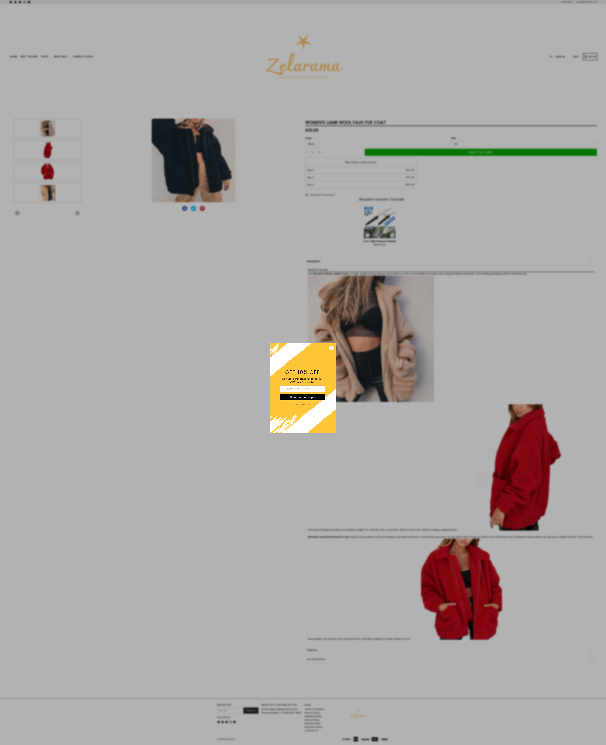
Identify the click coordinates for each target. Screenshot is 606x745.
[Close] (331, 332)
